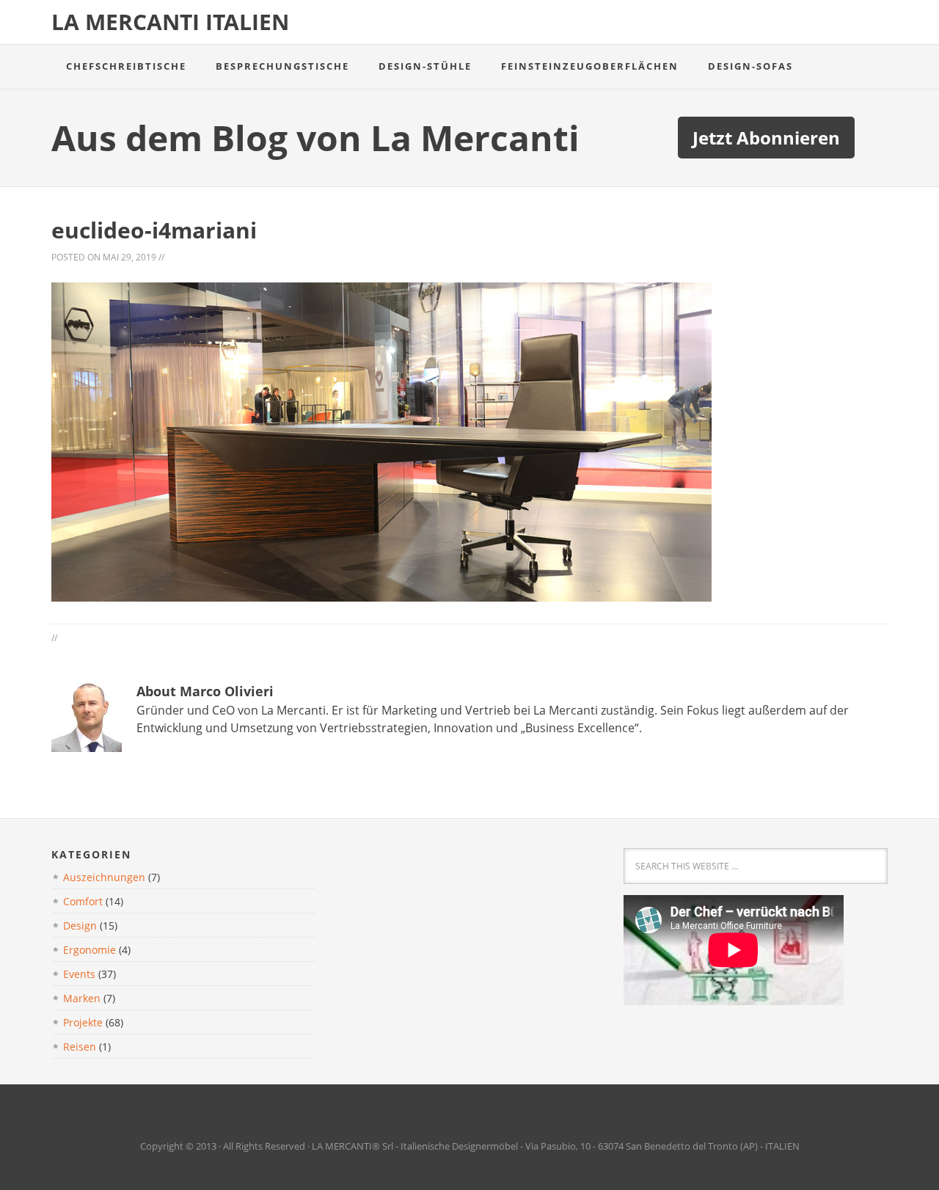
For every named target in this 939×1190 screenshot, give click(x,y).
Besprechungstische (282, 66)
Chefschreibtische (126, 66)
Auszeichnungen (104, 877)
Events (79, 974)
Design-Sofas (750, 66)
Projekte (83, 1022)
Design (80, 925)
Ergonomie (89, 950)
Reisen (79, 1047)
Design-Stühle (425, 66)
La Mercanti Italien (170, 22)
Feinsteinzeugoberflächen (590, 66)
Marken (82, 998)
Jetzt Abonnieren (766, 137)
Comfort (83, 901)
